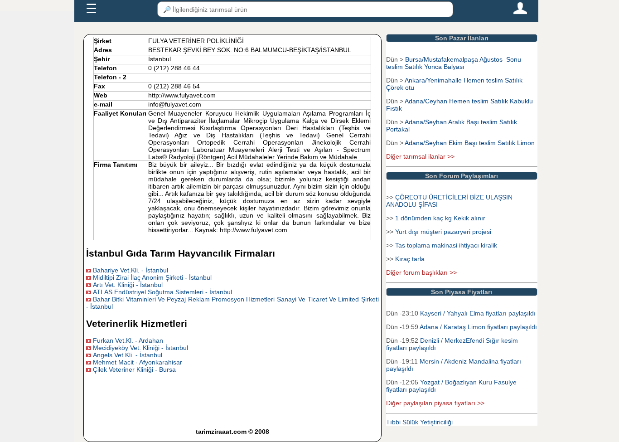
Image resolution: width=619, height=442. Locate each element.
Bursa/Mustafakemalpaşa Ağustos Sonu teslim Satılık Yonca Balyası (453, 63)
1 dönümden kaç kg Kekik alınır (440, 218)
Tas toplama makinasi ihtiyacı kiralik (446, 245)
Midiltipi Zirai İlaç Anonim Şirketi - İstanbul (152, 277)
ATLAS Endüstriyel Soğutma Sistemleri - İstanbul (162, 292)
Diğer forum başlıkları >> (421, 272)
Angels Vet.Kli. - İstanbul (127, 355)
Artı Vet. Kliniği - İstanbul (128, 284)
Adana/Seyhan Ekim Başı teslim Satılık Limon (470, 142)
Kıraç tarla (410, 258)
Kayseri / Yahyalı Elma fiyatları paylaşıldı (478, 313)
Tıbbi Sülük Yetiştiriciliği (419, 422)
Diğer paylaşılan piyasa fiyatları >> (435, 403)
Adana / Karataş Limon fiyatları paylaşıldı (478, 326)
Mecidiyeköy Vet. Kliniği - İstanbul (140, 347)
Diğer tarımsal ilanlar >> (420, 156)
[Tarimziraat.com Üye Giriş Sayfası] (520, 12)
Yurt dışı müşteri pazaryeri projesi (443, 231)
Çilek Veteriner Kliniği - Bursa (134, 369)
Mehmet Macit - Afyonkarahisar (137, 362)
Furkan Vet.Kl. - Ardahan (128, 340)
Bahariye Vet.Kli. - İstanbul (130, 270)
